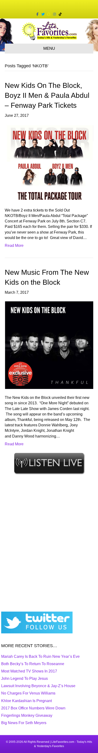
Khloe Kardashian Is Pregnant (26, 701)
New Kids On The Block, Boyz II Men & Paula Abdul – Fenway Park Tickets (47, 95)
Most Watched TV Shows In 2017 (29, 671)
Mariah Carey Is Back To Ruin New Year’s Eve (40, 656)
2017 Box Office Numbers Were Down (33, 708)
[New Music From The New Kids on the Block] (49, 345)
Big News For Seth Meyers (23, 723)
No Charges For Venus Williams (28, 693)
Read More (14, 245)
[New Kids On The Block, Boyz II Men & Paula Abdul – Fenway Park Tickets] (49, 163)
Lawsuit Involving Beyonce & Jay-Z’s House (38, 686)
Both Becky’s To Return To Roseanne (32, 664)
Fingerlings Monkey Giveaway (26, 715)
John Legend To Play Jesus (24, 678)
